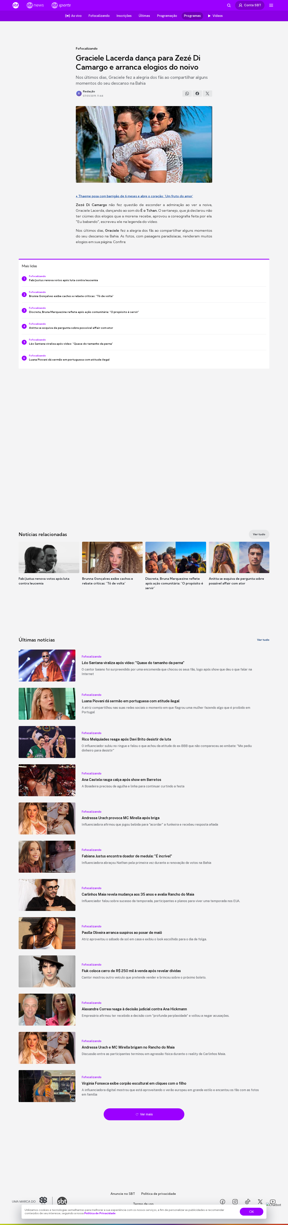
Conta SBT (252, 5)
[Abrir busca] (229, 5)
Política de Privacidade (100, 1213)
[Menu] (271, 5)
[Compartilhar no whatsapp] (187, 93)
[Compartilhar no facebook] (197, 93)
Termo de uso (143, 1204)
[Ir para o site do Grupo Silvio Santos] (32, 1202)
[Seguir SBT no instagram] (235, 1202)
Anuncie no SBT (122, 1194)
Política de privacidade (158, 1194)
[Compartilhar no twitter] (207, 93)
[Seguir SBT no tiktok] (248, 1202)
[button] (49, 569)
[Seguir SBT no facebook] (222, 1202)
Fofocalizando (87, 48)
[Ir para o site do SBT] (62, 1202)
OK (251, 1212)
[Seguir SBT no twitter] (260, 1202)
